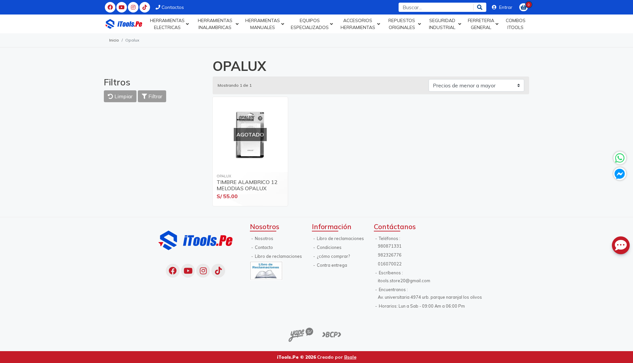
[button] (169, 24)
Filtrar (154, 96)
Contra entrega (331, 265)
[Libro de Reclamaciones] (266, 270)
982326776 (390, 254)
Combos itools (516, 23)
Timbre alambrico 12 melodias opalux (247, 185)
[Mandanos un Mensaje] (619, 173)
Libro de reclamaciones (278, 256)
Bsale (350, 357)
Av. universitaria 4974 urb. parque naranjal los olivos (430, 297)
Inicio (114, 40)
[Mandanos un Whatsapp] (619, 158)
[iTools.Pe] (124, 24)
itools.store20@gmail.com (404, 280)
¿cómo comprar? (333, 256)
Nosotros (263, 238)
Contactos (172, 7)
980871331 (390, 246)
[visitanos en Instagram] (133, 7)
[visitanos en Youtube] (121, 7)
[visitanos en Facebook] (110, 7)
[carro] (523, 7)
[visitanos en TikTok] (144, 7)
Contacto (263, 247)
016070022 (390, 263)
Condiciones (329, 247)
